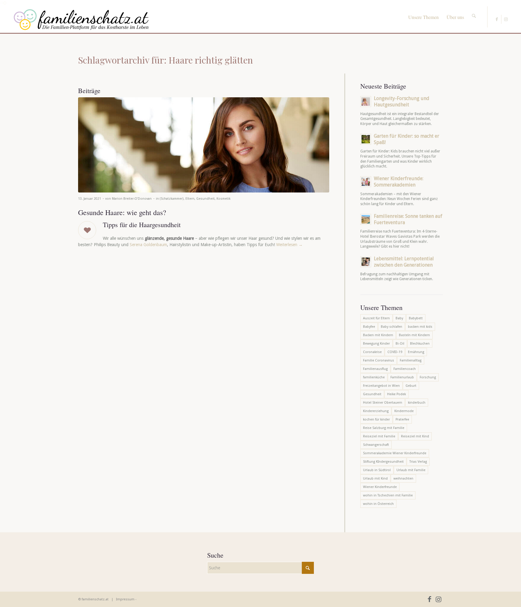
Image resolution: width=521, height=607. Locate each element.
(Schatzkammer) (172, 199)
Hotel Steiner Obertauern (382, 403)
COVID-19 (394, 352)
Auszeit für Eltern (376, 318)
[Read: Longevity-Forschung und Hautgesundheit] (365, 101)
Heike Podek (396, 394)
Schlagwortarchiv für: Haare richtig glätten (165, 60)
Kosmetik (223, 199)
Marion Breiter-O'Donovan (132, 199)
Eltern (189, 199)
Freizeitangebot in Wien (381, 386)
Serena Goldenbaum (148, 244)
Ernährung (416, 352)
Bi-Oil (400, 344)
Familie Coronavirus (378, 360)
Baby (399, 318)
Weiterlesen (289, 244)
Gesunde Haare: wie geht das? (122, 212)
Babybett (416, 318)
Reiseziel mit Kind (415, 436)
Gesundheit (205, 199)
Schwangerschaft (376, 445)
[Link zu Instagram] (505, 19)
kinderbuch (416, 403)
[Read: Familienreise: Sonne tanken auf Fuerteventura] (365, 219)
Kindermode (404, 411)
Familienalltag (411, 360)
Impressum (125, 599)
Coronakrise (372, 352)
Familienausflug (375, 369)
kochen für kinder (376, 419)
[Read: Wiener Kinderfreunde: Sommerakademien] (365, 181)
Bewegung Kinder (376, 344)
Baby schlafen (391, 327)
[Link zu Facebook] (496, 19)
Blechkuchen (420, 344)
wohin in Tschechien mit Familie (388, 495)
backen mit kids (420, 327)
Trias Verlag (418, 462)
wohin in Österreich (378, 504)
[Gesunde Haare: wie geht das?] (203, 144)
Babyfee (369, 327)
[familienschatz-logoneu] (81, 19)
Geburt (411, 386)
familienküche (374, 377)
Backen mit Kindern (378, 335)
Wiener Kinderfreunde (380, 487)
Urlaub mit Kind (375, 478)
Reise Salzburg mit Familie (383, 428)
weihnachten (403, 478)
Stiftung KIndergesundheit (383, 462)
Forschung (428, 377)
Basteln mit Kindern (414, 335)
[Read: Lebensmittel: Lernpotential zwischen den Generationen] (365, 261)
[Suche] (474, 10)
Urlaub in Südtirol (377, 470)
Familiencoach (404, 369)
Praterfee (402, 419)
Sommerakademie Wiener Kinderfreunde (394, 453)
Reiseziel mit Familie (379, 436)
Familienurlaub (402, 377)
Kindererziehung (376, 411)
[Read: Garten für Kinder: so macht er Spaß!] (365, 139)
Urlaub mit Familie (410, 470)
